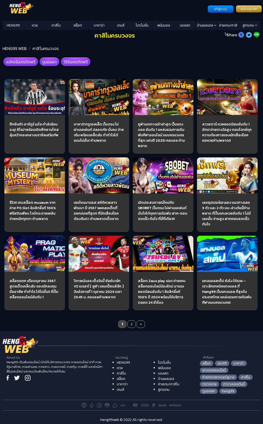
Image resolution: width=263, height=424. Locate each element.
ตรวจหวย (209, 384)
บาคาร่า (99, 25)
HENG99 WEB (15, 48)
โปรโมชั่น (142, 25)
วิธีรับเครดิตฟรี (75, 62)
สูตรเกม (248, 25)
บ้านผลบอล (205, 25)
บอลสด (185, 25)
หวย (35, 25)
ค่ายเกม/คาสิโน (228, 26)
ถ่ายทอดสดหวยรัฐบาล (218, 377)
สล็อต (77, 25)
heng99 (228, 391)
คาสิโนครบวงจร (46, 48)
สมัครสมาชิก (248, 9)
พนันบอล (163, 25)
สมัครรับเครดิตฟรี (20, 62)
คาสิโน (56, 25)
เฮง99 (222, 363)
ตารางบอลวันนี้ (234, 384)
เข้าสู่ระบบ (220, 9)
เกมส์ (120, 25)
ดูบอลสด (49, 62)
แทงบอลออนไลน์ (214, 370)
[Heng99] (104, 8)
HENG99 (13, 25)
